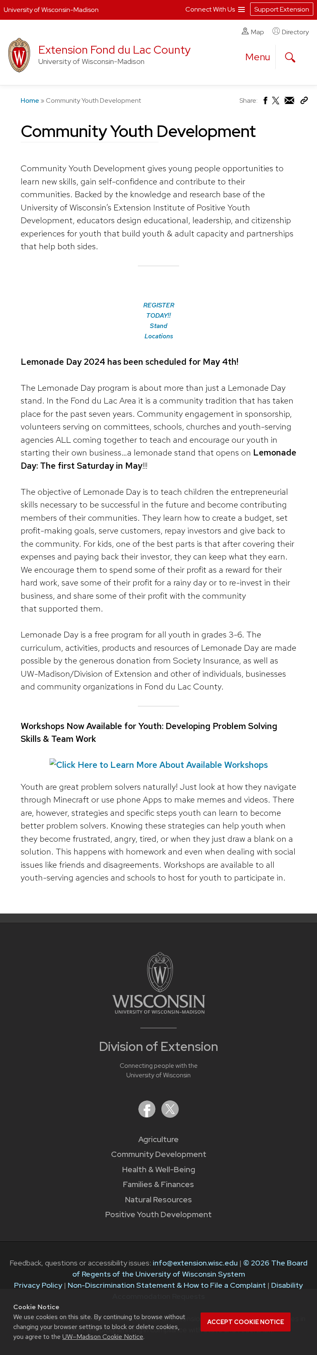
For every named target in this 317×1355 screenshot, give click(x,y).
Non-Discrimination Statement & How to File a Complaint (167, 1285)
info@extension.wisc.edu (195, 1263)
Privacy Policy (38, 1285)
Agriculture (158, 1139)
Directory (295, 32)
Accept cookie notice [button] (245, 1322)
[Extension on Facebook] (147, 1115)
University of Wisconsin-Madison (51, 9)
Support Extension (281, 9)
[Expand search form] (290, 57)
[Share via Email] (289, 102)
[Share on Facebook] (265, 102)
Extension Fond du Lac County (114, 49)
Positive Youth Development (158, 1214)
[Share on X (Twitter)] (276, 103)
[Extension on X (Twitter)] (170, 1115)
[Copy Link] (304, 102)
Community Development (158, 1154)
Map (257, 32)
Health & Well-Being (158, 1169)
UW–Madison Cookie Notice (102, 1336)
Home (30, 100)
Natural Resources (158, 1199)
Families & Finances (158, 1184)
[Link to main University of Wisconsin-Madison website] (158, 1011)
